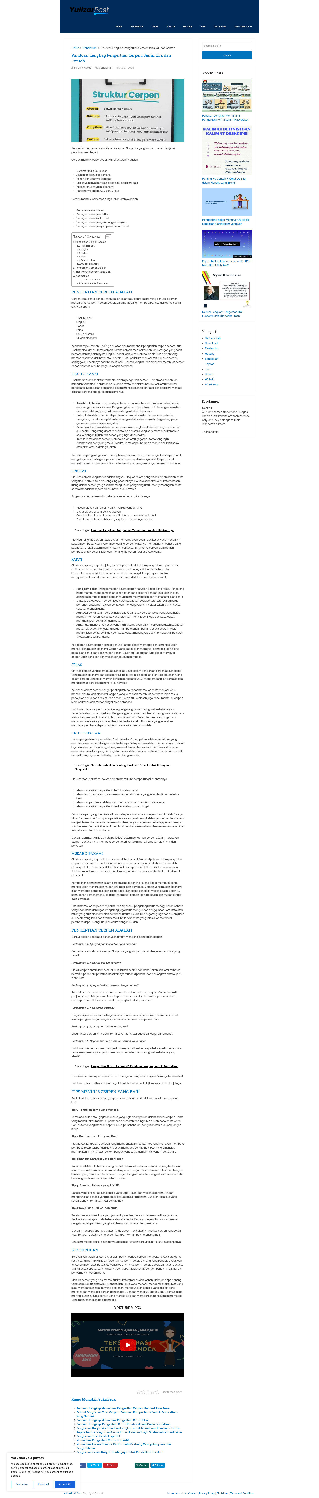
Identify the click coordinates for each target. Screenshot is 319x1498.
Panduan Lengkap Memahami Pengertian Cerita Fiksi (112, 1420)
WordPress (220, 26)
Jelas (83, 256)
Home (118, 26)
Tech (208, 369)
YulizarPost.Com (73, 1493)
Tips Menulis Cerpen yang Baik (93, 271)
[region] (43, 1472)
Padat (84, 253)
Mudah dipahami (90, 264)
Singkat (85, 249)
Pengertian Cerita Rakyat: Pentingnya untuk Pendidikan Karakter (120, 1452)
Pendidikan (136, 26)
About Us (181, 1493)
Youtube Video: (93, 279)
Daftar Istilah (241, 26)
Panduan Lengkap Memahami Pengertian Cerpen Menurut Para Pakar (123, 1408)
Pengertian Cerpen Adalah (90, 241)
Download (211, 343)
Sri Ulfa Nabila (82, 67)
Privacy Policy (207, 1493)
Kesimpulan (82, 275)
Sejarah (209, 364)
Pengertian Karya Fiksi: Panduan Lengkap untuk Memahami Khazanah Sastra (128, 1428)
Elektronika (211, 348)
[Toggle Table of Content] (107, 237)
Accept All (65, 1484)
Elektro (171, 26)
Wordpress (211, 384)
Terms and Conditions (242, 1493)
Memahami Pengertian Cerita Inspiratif (102, 1440)
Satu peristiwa (88, 260)
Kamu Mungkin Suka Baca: (95, 283)
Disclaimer (222, 1493)
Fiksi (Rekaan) (88, 246)
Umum (209, 374)
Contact (192, 1493)
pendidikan (105, 67)
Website (210, 379)
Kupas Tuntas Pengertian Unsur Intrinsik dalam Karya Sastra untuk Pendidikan (129, 1432)
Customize (22, 1484)
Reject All (43, 1484)
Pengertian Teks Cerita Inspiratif (98, 1436)
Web (203, 26)
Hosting (187, 26)
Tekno (154, 26)
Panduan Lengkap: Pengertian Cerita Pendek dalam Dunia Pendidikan (123, 1424)
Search (227, 55)
